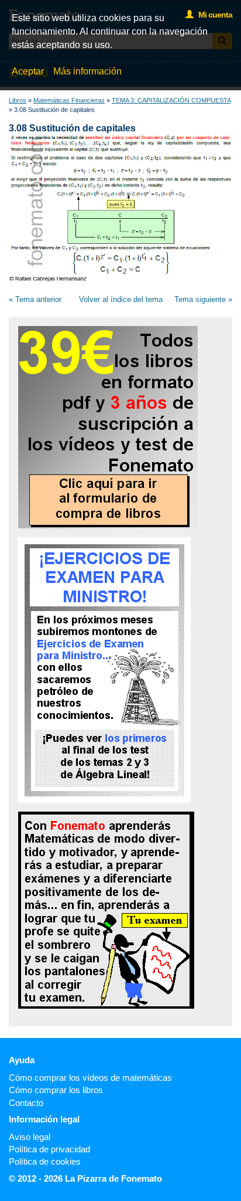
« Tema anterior (35, 299)
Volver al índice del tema (121, 299)
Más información (87, 71)
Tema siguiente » (203, 299)
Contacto (26, 1103)
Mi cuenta (212, 14)
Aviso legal (29, 1137)
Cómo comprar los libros (56, 1090)
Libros (17, 100)
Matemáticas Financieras (69, 100)
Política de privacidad (49, 1149)
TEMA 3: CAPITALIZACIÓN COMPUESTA (171, 100)
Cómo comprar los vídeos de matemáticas (90, 1078)
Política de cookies (45, 1161)
